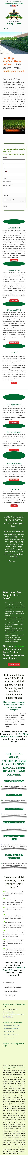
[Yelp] (15, 6)
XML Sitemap (10, 1068)
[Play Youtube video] (14, 125)
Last (4, 168)
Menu (7, 28)
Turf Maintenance (14, 432)
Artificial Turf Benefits (9, 1031)
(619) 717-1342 (16, 1)
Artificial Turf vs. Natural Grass (11, 1034)
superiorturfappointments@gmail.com (14, 3)
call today (19, 646)
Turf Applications (14, 404)
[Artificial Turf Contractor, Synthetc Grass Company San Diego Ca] (14, 397)
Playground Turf (14, 310)
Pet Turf (14, 352)
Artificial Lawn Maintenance (10, 1038)
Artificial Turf (14, 228)
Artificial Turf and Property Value (11, 1028)
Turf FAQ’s (14, 489)
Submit (5, 206)
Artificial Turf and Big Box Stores (11, 1025)
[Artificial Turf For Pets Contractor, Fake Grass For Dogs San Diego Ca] (14, 346)
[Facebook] (11, 6)
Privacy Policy (18, 1067)
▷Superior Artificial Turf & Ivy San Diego (14, 14)
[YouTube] (17, 6)
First (4, 163)
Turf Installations (14, 463)
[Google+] (13, 6)
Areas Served (6, 1067)
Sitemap (12, 1067)
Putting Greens (14, 270)
